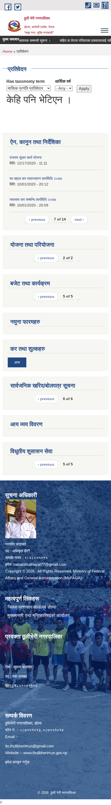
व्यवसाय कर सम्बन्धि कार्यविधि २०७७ (33, 199)
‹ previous (37, 219)
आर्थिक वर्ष (63, 81)
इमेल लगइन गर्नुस (17, 762)
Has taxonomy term (25, 81)
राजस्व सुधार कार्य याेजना (26, 157)
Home (7, 51)
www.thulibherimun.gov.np (45, 753)
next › (79, 219)
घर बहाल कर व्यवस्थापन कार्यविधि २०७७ (36, 178)
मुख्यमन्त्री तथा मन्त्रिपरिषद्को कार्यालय (38, 615)
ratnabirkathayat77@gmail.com (40, 564)
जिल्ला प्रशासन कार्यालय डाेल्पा (31, 607)
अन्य (17, 362)
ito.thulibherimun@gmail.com (29, 746)
